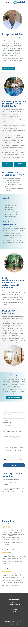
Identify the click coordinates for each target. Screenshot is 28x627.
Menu (7, 2)
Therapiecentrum (14, 602)
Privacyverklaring (19, 621)
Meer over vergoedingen (14, 397)
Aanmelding (14, 609)
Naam (5, 407)
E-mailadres (7, 422)
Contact (14, 611)
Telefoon (6, 417)
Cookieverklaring (14, 622)
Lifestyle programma (14, 604)
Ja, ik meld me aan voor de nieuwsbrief (13, 447)
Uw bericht (6, 434)
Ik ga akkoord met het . (13, 451)
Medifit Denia (7, 164)
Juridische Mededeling (9, 621)
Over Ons (14, 607)
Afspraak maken (8, 68)
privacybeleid (18, 450)
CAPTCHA (5, 455)
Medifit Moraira (20, 164)
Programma (7, 429)
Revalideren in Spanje (14, 599)
